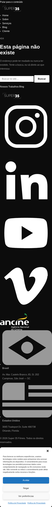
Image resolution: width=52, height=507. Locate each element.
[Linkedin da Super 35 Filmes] (26, 205)
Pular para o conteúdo (11, 2)
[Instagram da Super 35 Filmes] (26, 152)
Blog (4, 27)
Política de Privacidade (17, 503)
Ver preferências (26, 496)
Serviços (6, 23)
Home (5, 15)
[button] (47, 450)
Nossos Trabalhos (9, 86)
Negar (26, 488)
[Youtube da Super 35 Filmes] (26, 258)
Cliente (6, 31)
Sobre (5, 19)
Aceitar (26, 480)
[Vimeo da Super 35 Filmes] (26, 311)
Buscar (42, 79)
